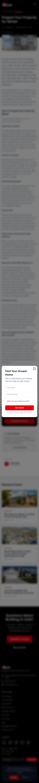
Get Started (19, 408)
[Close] (34, 369)
